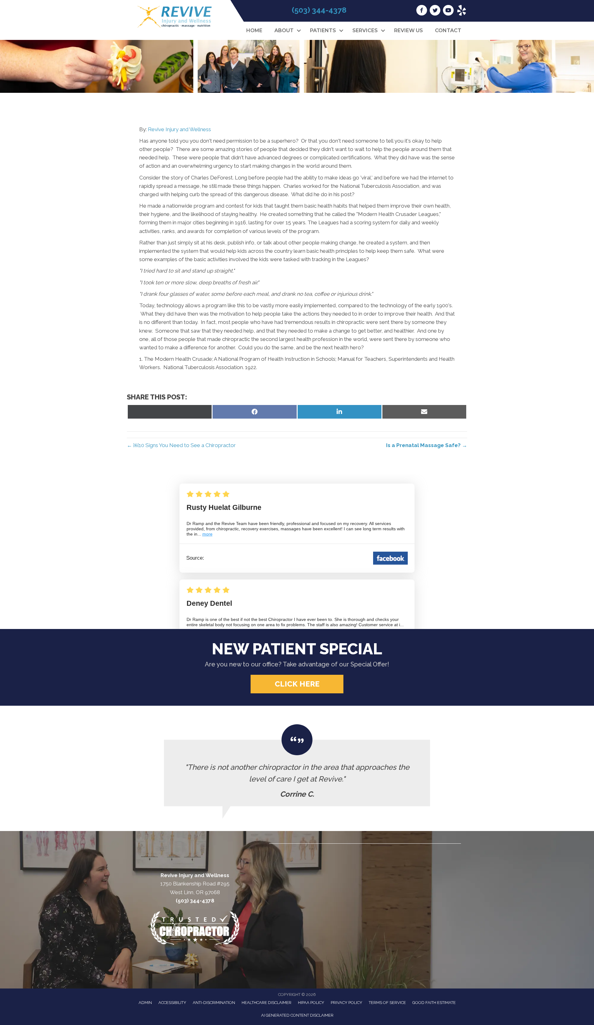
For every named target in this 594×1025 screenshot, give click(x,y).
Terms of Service (387, 1002)
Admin (145, 1002)
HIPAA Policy (311, 1002)
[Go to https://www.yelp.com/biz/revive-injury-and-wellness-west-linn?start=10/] (461, 11)
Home (254, 30)
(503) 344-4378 (319, 10)
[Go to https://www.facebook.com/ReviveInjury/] (421, 11)
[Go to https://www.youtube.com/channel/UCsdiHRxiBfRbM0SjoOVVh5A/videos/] (448, 11)
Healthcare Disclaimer (266, 1002)
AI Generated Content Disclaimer (297, 1015)
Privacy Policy (346, 1002)
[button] (299, 30)
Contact (448, 30)
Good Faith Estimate (434, 1002)
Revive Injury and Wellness (179, 129)
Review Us (408, 30)
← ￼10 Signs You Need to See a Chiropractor (181, 445)
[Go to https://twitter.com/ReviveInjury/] (435, 11)
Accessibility (172, 1002)
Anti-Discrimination (214, 1002)
